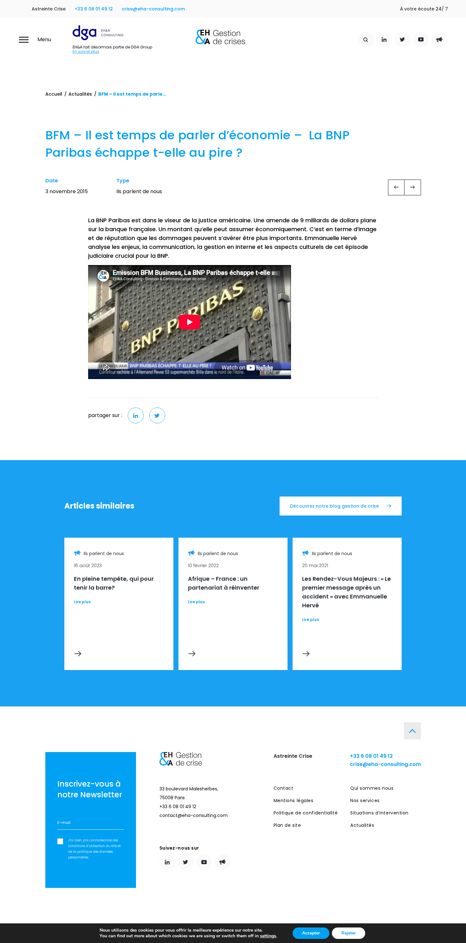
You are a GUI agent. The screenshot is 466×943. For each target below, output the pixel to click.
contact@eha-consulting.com (193, 815)
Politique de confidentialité (306, 813)
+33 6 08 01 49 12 (93, 9)
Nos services (365, 800)
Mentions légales (294, 800)
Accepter (311, 933)
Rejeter (348, 933)
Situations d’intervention (379, 813)
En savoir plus (86, 51)
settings (268, 936)
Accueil (53, 94)
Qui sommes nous (371, 788)
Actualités (80, 94)
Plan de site (287, 825)
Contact (284, 788)
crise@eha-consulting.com (153, 9)
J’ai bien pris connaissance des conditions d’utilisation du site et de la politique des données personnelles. (94, 849)
